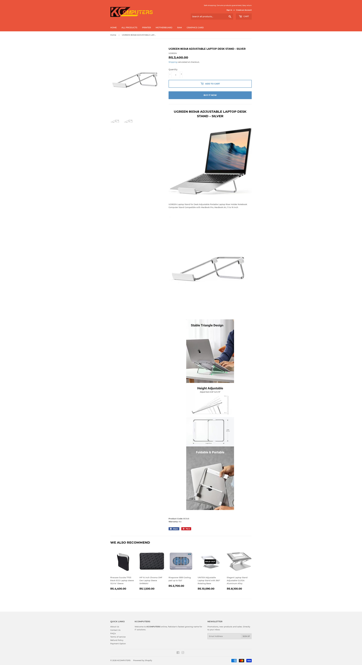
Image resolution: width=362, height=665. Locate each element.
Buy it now (210, 95)
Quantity (173, 69)
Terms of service (118, 637)
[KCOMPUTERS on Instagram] (182, 653)
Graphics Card (195, 27)
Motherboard (164, 27)
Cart (246, 16)
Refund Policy (116, 640)
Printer (146, 27)
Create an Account (244, 10)
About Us (114, 626)
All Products (129, 27)
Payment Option (118, 643)
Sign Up (246, 636)
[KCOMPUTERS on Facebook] (177, 653)
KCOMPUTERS (124, 660)
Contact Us (115, 630)
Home (113, 27)
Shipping (173, 62)
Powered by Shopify (142, 660)
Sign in (229, 10)
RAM (179, 27)
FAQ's (113, 633)
